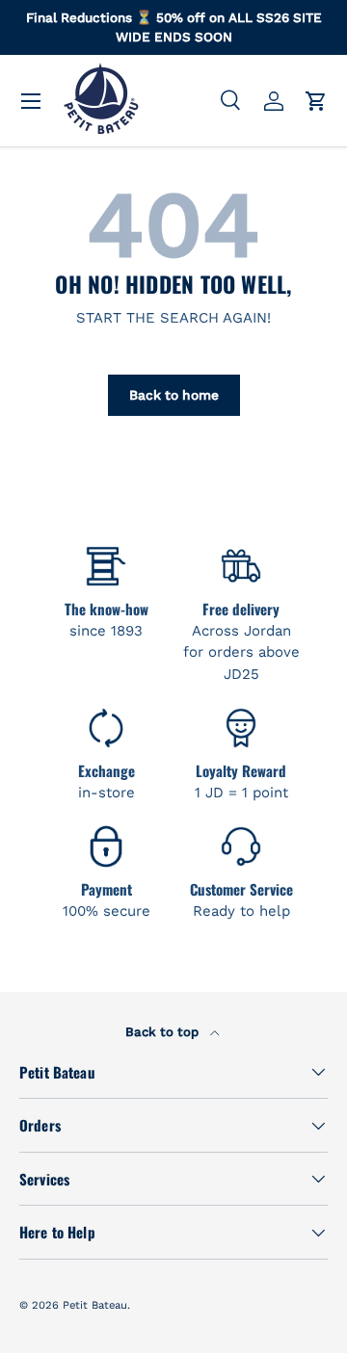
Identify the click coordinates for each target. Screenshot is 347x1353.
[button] (316, 101)
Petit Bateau (95, 1305)
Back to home (174, 395)
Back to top (163, 1032)
